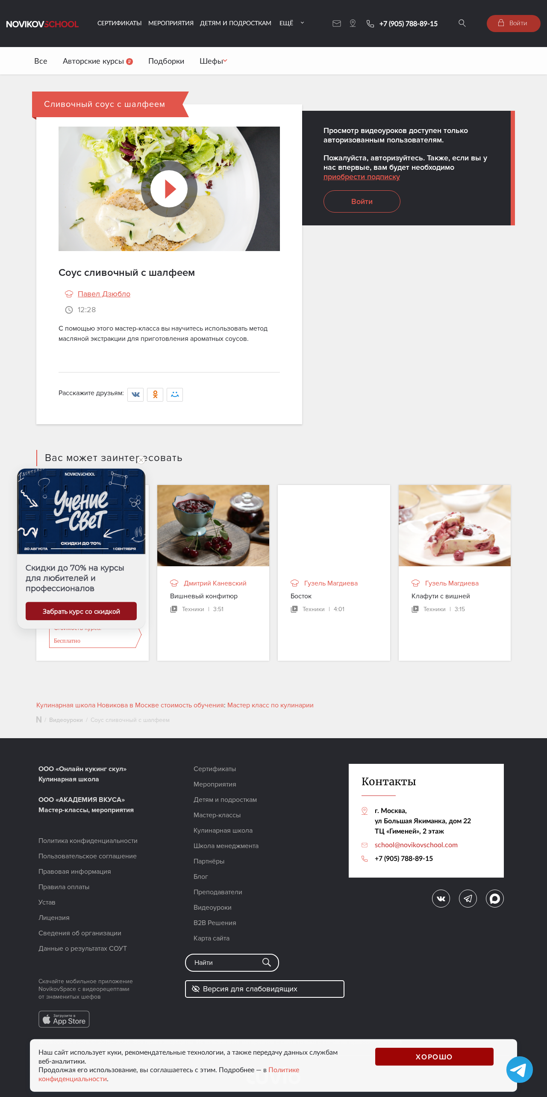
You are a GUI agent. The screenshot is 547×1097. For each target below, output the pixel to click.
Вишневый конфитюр (204, 596)
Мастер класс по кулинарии (270, 705)
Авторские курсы (94, 61)
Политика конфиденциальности (88, 841)
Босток (301, 596)
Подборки (166, 61)
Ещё (286, 23)
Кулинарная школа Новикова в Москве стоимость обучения (130, 705)
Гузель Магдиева (331, 583)
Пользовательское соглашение (87, 856)
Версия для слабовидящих (250, 989)
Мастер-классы (217, 815)
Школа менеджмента (226, 846)
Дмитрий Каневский (215, 583)
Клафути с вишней (441, 596)
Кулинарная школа (223, 830)
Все (40, 61)
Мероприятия (171, 23)
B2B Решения (215, 923)
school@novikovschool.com (416, 844)
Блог (201, 876)
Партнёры (209, 861)
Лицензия (54, 918)
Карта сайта (211, 938)
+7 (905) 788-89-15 (408, 23)
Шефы (211, 61)
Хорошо (434, 1056)
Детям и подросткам (235, 23)
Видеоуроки (66, 720)
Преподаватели (218, 892)
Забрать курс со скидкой (81, 611)
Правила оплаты (63, 887)
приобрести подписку (361, 176)
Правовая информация (74, 871)
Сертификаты (119, 23)
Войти (517, 22)
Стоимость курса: (77, 634)
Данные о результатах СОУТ (82, 948)
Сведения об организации (79, 933)
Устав (47, 902)
